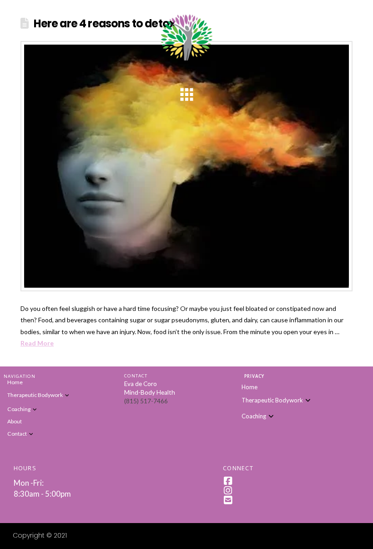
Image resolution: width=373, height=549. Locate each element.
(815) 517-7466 (146, 401)
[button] (186, 94)
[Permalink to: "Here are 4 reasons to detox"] (186, 166)
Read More (37, 343)
